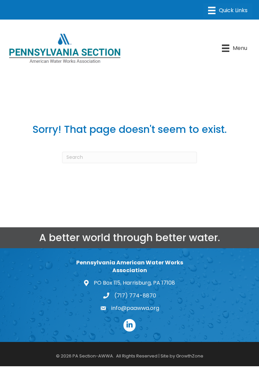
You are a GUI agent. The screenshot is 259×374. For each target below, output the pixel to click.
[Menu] (227, 10)
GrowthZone (189, 356)
